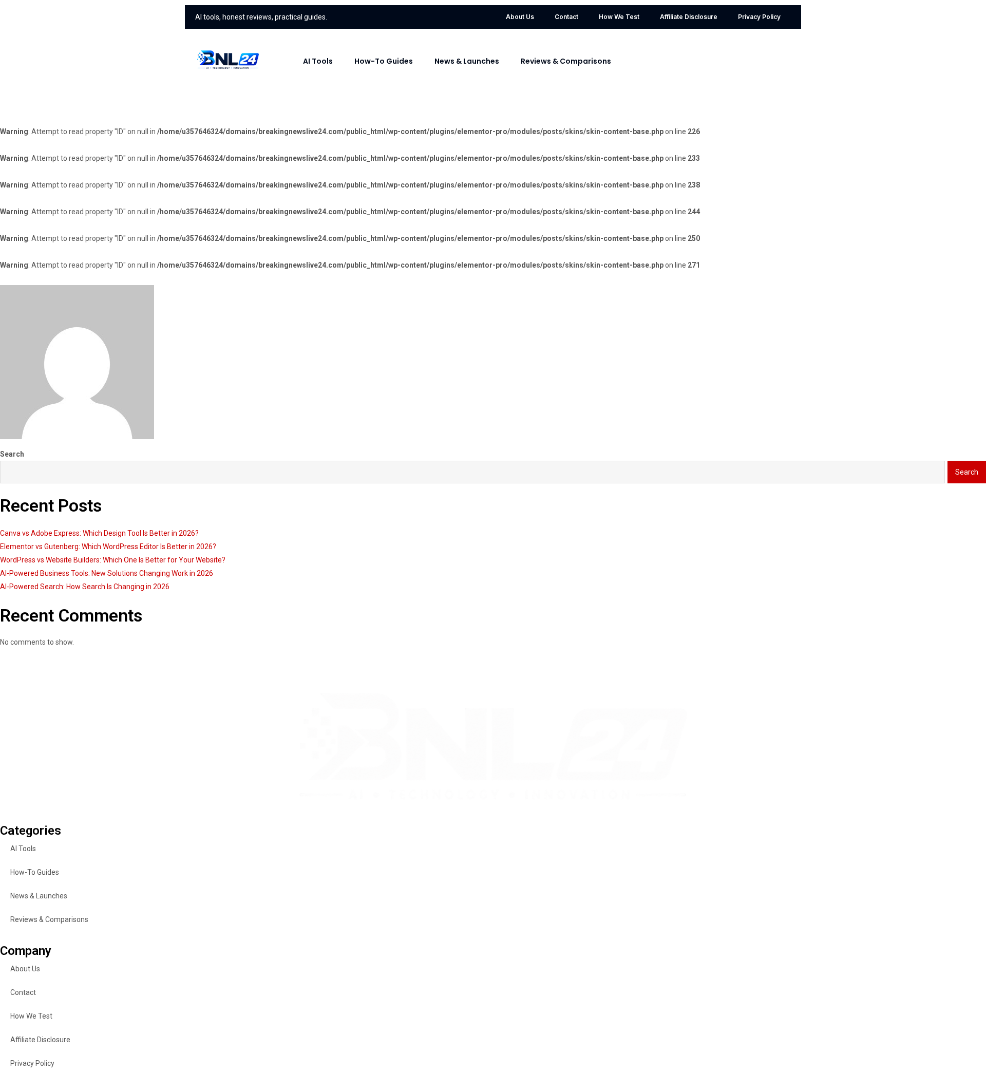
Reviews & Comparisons (566, 61)
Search (12, 454)
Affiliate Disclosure (688, 17)
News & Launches (466, 61)
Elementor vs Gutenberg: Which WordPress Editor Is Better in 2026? (108, 546)
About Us (520, 17)
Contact (566, 17)
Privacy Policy (759, 17)
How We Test (619, 17)
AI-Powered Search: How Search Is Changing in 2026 (84, 586)
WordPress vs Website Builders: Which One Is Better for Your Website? (112, 560)
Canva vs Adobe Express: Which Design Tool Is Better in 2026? (99, 533)
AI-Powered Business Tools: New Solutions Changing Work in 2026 (106, 573)
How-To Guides (383, 61)
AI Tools (318, 61)
